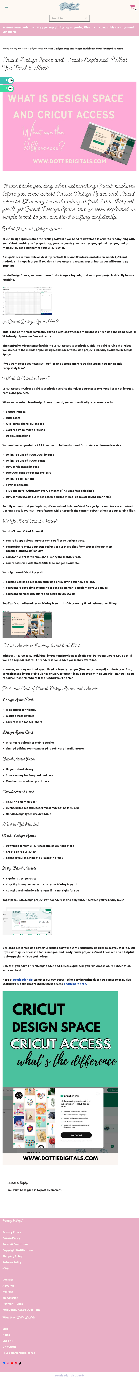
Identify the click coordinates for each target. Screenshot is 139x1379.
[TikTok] (20, 1363)
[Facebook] (4, 1363)
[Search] (86, 18)
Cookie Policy (11, 1238)
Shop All (8, 1340)
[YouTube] (12, 1363)
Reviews (8, 1291)
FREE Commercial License (19, 1352)
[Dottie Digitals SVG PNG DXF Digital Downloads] (69, 6)
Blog (14, 48)
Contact (8, 1279)
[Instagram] (8, 1363)
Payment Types (13, 1303)
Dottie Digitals (23, 979)
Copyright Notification (18, 1250)
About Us (8, 1285)
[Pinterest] (16, 1363)
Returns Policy (12, 1262)
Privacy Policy (12, 1232)
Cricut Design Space (31, 48)
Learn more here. (75, 984)
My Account (10, 1297)
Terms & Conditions (15, 1244)
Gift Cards (9, 1346)
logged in (30, 1190)
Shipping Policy (13, 1256)
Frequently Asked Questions (21, 1309)
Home (6, 48)
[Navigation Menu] (6, 6)
